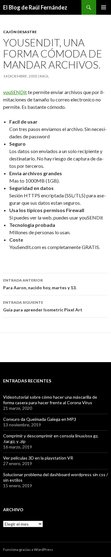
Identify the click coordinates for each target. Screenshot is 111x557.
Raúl (44, 76)
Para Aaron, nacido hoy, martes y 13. (39, 284)
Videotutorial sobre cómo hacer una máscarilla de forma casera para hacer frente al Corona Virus (50, 399)
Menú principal (103, 7)
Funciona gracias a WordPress (28, 549)
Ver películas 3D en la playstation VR (38, 457)
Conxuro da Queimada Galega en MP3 (39, 419)
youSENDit (15, 92)
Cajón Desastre (20, 32)
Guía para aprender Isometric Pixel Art (42, 306)
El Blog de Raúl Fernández (35, 7)
